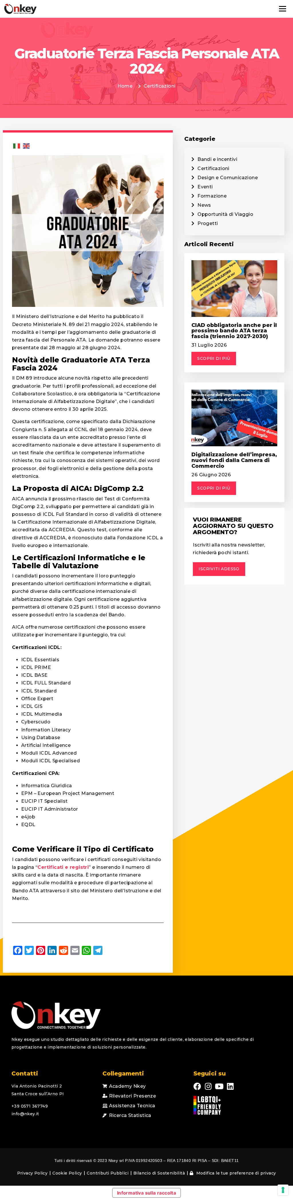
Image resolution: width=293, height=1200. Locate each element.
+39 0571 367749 (29, 1106)
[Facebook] (197, 1086)
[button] (219, 569)
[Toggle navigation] (283, 9)
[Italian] (17, 145)
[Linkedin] (230, 1086)
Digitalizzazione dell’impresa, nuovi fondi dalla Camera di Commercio (234, 460)
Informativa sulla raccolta (146, 1193)
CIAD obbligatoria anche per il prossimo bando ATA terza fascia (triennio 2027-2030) (234, 331)
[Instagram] (208, 1086)
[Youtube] (219, 1086)
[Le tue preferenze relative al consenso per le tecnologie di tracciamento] (283, 1190)
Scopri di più (213, 358)
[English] (26, 145)
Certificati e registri (63, 867)
